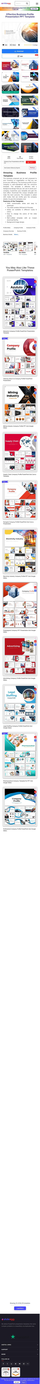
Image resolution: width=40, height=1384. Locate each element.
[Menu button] (37, 3)
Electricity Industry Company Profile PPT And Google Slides (19, 577)
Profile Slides (6, 227)
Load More (20, 1308)
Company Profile (18, 227)
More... (16, 234)
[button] (35, 278)
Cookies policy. (32, 1380)
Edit (29, 56)
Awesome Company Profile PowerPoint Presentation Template (19, 332)
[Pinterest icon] (19, 45)
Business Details (7, 234)
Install (31, 162)
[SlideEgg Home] (20, 1319)
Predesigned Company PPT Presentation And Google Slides (19, 631)
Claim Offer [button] (34, 8)
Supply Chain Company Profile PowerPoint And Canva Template (19, 475)
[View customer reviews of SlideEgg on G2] (15, 1351)
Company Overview (8, 231)
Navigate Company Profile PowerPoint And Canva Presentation (18, 522)
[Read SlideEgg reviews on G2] (5, 1351)
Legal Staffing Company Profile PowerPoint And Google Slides (17, 727)
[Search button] (27, 3)
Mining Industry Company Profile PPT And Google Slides (18, 427)
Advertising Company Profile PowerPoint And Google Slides (19, 679)
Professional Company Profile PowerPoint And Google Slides (19, 829)
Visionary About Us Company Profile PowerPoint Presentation (17, 379)
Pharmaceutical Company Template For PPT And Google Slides (18, 781)
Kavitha (31, 158)
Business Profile (21, 231)
